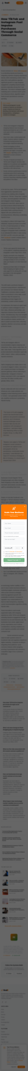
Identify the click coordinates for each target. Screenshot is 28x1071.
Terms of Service (19, 551)
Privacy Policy (12, 551)
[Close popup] (25, 506)
